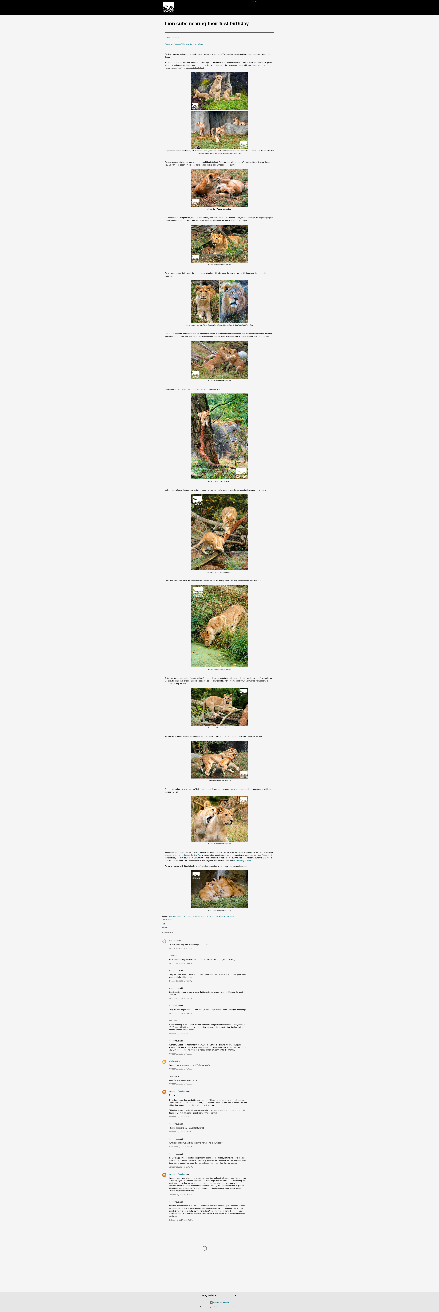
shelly (171, 1061)
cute (201, 916)
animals (172, 916)
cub (197, 916)
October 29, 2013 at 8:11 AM (180, 1014)
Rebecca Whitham (226, 916)
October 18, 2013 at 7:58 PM (180, 981)
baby (179, 916)
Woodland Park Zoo (177, 1091)
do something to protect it (243, 861)
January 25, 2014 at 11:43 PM (181, 1167)
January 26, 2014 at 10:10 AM (181, 1195)
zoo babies (167, 920)
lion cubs (213, 916)
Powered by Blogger (221, 1302)
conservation (188, 916)
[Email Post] (163, 924)
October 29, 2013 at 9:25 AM (180, 1117)
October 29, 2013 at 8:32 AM (180, 1034)
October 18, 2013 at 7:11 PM (180, 963)
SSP (236, 916)
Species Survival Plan (192, 855)
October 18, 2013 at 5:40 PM (180, 948)
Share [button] (165, 927)
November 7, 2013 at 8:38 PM (181, 1147)
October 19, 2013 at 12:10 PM (181, 999)
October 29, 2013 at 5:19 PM (180, 1132)
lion (207, 916)
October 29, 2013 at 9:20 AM (180, 1084)
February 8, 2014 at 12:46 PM (181, 1220)
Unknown (173, 941)
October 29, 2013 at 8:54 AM (180, 1069)
